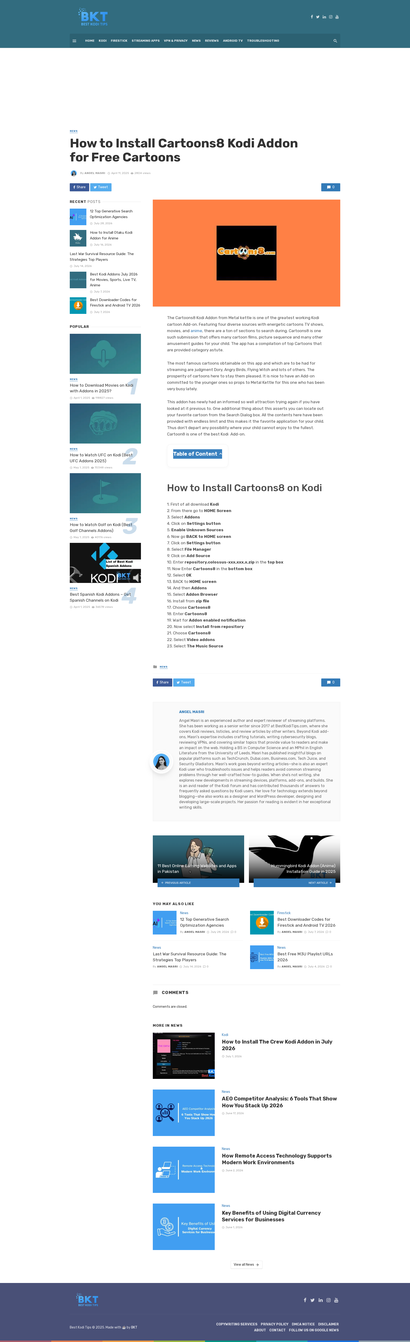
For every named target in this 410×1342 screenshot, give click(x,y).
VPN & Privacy (176, 40)
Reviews (212, 40)
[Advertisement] (205, 83)
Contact (277, 1330)
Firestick (119, 40)
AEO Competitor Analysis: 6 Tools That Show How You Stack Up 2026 (279, 1102)
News (196, 40)
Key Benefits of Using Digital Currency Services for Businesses (271, 1216)
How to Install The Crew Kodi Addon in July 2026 (277, 1045)
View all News (244, 1265)
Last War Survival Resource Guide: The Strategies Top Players (189, 957)
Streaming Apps (146, 40)
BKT (134, 1327)
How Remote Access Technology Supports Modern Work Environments (277, 1159)
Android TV (233, 40)
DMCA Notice (303, 1324)
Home (89, 40)
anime (196, 330)
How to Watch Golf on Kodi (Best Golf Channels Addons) (101, 527)
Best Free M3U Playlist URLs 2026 (305, 957)
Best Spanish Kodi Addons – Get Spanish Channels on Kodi (100, 597)
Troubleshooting (263, 40)
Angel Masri (94, 173)
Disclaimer (328, 1324)
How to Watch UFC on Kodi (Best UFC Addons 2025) (101, 458)
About (260, 1330)
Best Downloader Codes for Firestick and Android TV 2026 (306, 922)
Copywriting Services (236, 1324)
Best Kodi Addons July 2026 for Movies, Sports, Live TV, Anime (114, 279)
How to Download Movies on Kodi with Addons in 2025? (101, 388)
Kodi (103, 40)
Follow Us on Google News (314, 1330)
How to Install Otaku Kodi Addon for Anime (111, 235)
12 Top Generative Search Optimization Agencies (204, 922)
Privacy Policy (275, 1324)
